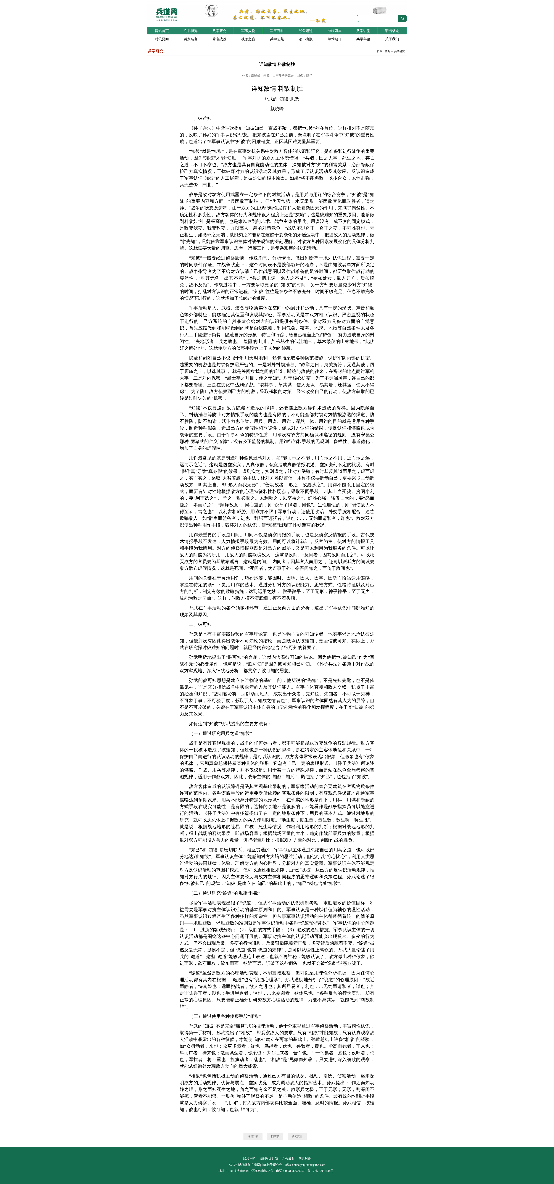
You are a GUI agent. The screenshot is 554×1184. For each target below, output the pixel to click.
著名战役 (219, 39)
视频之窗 (248, 39)
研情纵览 (392, 31)
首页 (387, 51)
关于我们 (392, 39)
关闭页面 (297, 1136)
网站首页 (162, 31)
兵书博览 (191, 31)
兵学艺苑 (277, 39)
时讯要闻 (162, 39)
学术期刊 (334, 39)
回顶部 (275, 1136)
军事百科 (277, 31)
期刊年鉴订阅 (269, 1158)
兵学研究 (219, 31)
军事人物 (248, 31)
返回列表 (253, 1136)
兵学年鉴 (363, 39)
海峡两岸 (334, 31)
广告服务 (288, 1158)
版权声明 (249, 1158)
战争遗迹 (306, 31)
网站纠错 (305, 1158)
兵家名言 (191, 39)
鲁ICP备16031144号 (320, 1171)
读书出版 (306, 39)
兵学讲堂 (363, 31)
